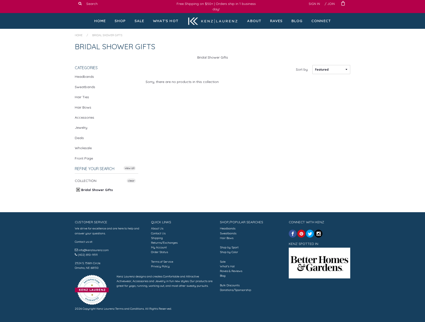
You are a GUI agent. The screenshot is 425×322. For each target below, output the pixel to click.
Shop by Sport (229, 247)
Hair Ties (82, 97)
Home (100, 20)
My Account (159, 247)
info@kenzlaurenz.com (93, 250)
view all (130, 168)
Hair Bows (83, 107)
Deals (79, 138)
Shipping (157, 238)
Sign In (314, 4)
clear (131, 180)
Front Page (84, 158)
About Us (157, 228)
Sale (139, 20)
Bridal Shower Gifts (96, 190)
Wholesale (83, 148)
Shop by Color (229, 252)
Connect (321, 20)
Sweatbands (85, 87)
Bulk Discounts (230, 285)
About (254, 20)
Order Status (159, 252)
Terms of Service (162, 261)
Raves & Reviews (231, 271)
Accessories (84, 117)
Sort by (302, 69)
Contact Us (158, 233)
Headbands (84, 76)
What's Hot (165, 20)
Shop (120, 20)
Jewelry (81, 127)
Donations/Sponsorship (235, 290)
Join (331, 4)
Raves (276, 20)
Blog (297, 20)
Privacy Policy (160, 266)
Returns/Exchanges (164, 242)
